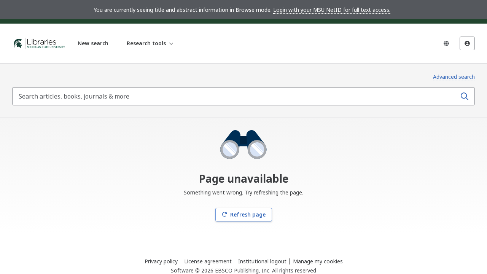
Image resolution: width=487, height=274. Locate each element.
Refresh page (248, 214)
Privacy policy (161, 261)
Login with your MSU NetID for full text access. (331, 9)
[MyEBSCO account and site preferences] (467, 43)
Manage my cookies (318, 261)
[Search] (464, 96)
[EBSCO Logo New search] (39, 43)
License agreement (208, 261)
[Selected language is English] (446, 43)
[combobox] (235, 96)
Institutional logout (262, 261)
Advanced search (454, 76)
